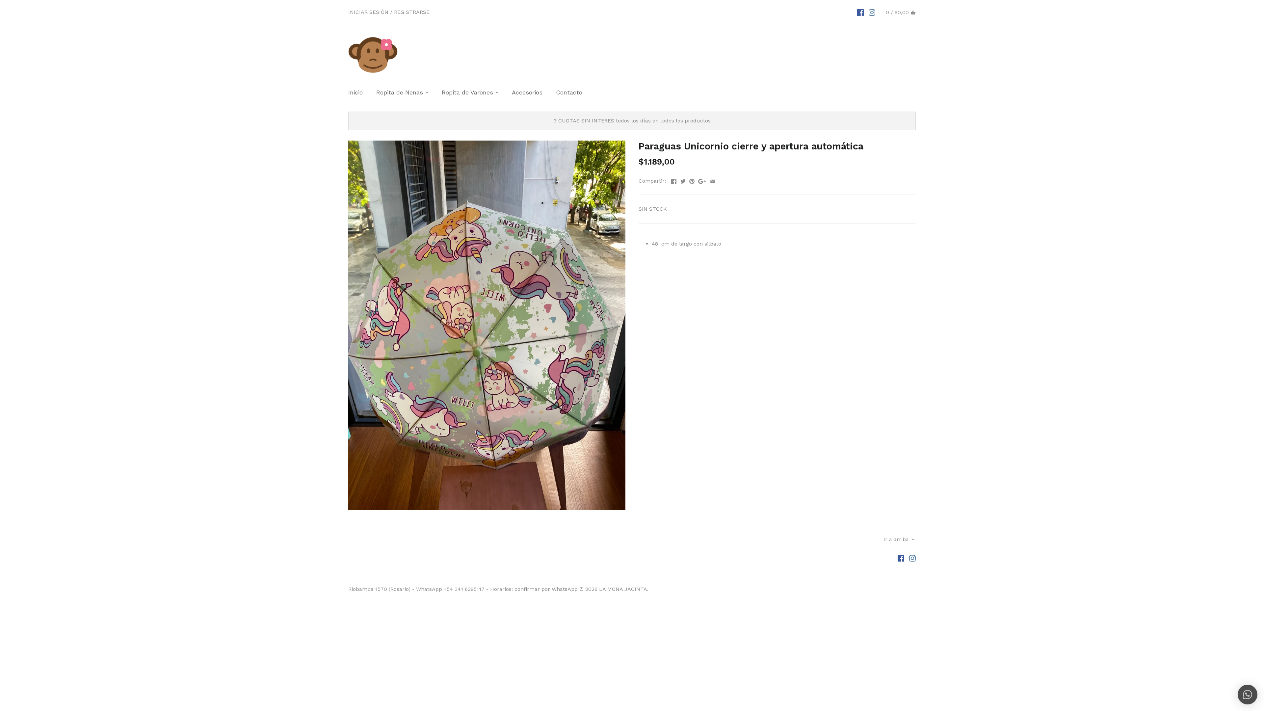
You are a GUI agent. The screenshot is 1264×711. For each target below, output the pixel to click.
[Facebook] (860, 12)
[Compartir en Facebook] (673, 180)
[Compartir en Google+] (702, 180)
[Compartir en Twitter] (683, 180)
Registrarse (412, 12)
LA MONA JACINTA (623, 589)
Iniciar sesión (368, 12)
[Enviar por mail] (712, 180)
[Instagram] (872, 12)
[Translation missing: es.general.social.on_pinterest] (692, 180)
